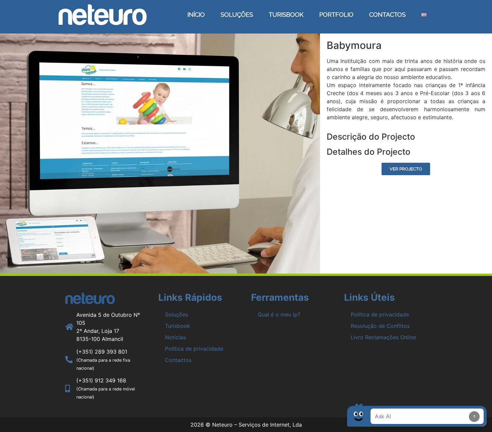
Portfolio (336, 14)
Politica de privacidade (194, 348)
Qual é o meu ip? (279, 314)
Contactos (387, 14)
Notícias (175, 337)
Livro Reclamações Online (383, 337)
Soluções (237, 14)
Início (196, 14)
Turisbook (286, 14)
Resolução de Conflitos (380, 325)
